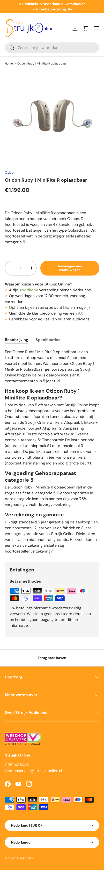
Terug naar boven (52, 658)
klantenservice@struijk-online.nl (33, 770)
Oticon (10, 172)
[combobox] (52, 47)
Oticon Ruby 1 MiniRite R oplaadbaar (42, 63)
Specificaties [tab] (48, 339)
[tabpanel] (52, 451)
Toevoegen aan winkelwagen (69, 268)
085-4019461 (17, 764)
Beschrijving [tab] (16, 339)
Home (9, 63)
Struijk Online (25, 858)
